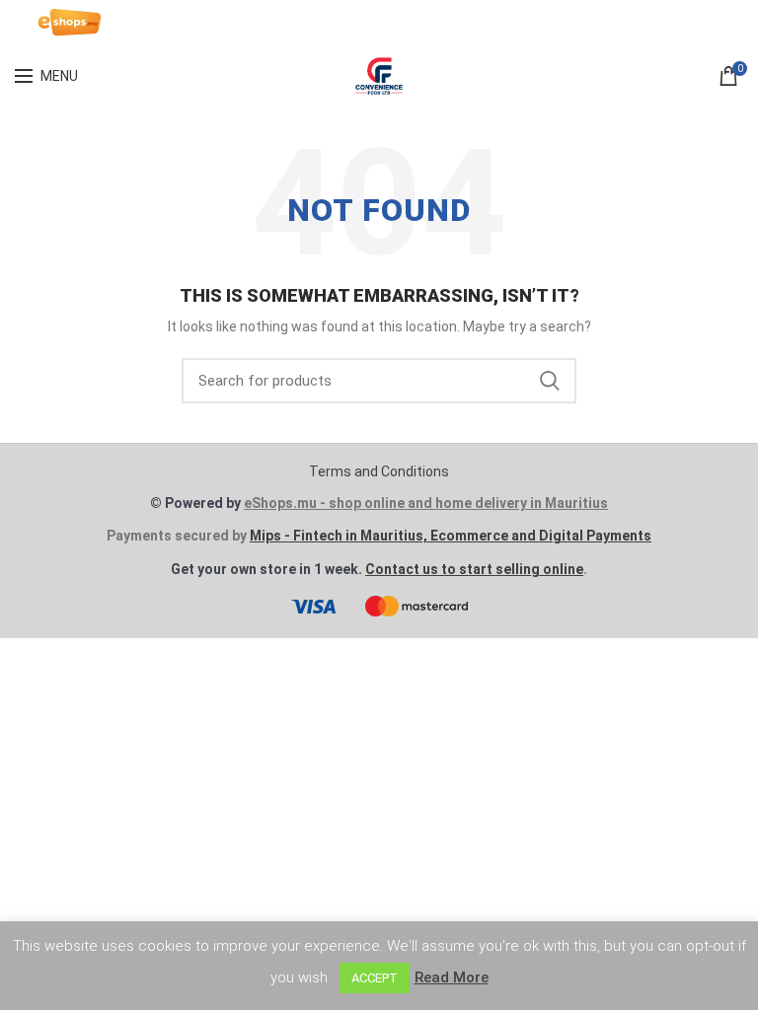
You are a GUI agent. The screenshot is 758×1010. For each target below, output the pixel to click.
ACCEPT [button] (374, 978)
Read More (452, 977)
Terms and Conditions (379, 471)
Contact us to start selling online (474, 569)
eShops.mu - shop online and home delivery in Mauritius (426, 503)
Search (549, 380)
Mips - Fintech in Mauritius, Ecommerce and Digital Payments (450, 535)
